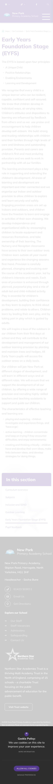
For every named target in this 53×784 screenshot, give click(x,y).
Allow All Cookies (26, 768)
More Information (27, 752)
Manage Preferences (26, 775)
